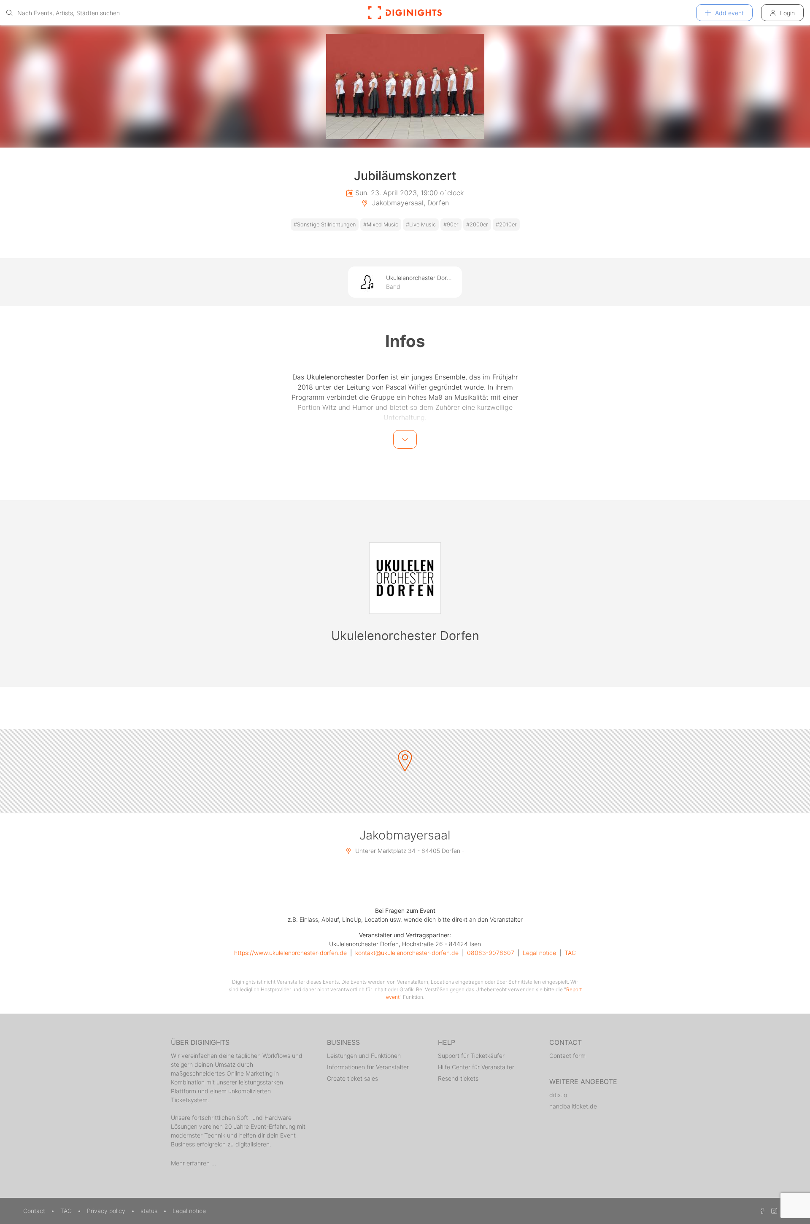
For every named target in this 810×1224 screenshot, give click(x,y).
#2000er (477, 224)
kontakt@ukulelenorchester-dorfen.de (407, 952)
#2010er (506, 224)
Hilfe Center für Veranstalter (476, 1067)
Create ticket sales (352, 1078)
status (149, 1210)
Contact (35, 1210)
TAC (570, 952)
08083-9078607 (490, 952)
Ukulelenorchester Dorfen (405, 635)
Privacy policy (107, 1210)
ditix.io (558, 1094)
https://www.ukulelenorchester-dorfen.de (290, 952)
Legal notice (539, 952)
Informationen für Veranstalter (368, 1067)
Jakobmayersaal (405, 835)
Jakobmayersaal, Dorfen (409, 203)
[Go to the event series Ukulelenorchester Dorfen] (405, 578)
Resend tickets (458, 1078)
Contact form (567, 1055)
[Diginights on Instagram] (773, 1210)
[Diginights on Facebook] (761, 1210)
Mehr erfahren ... (193, 1163)
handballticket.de (573, 1106)
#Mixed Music (380, 224)
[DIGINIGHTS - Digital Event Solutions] (405, 12)
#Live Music (421, 224)
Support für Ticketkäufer (471, 1055)
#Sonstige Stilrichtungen (325, 224)
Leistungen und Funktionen (364, 1055)
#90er (451, 224)
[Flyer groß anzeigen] (405, 86)
